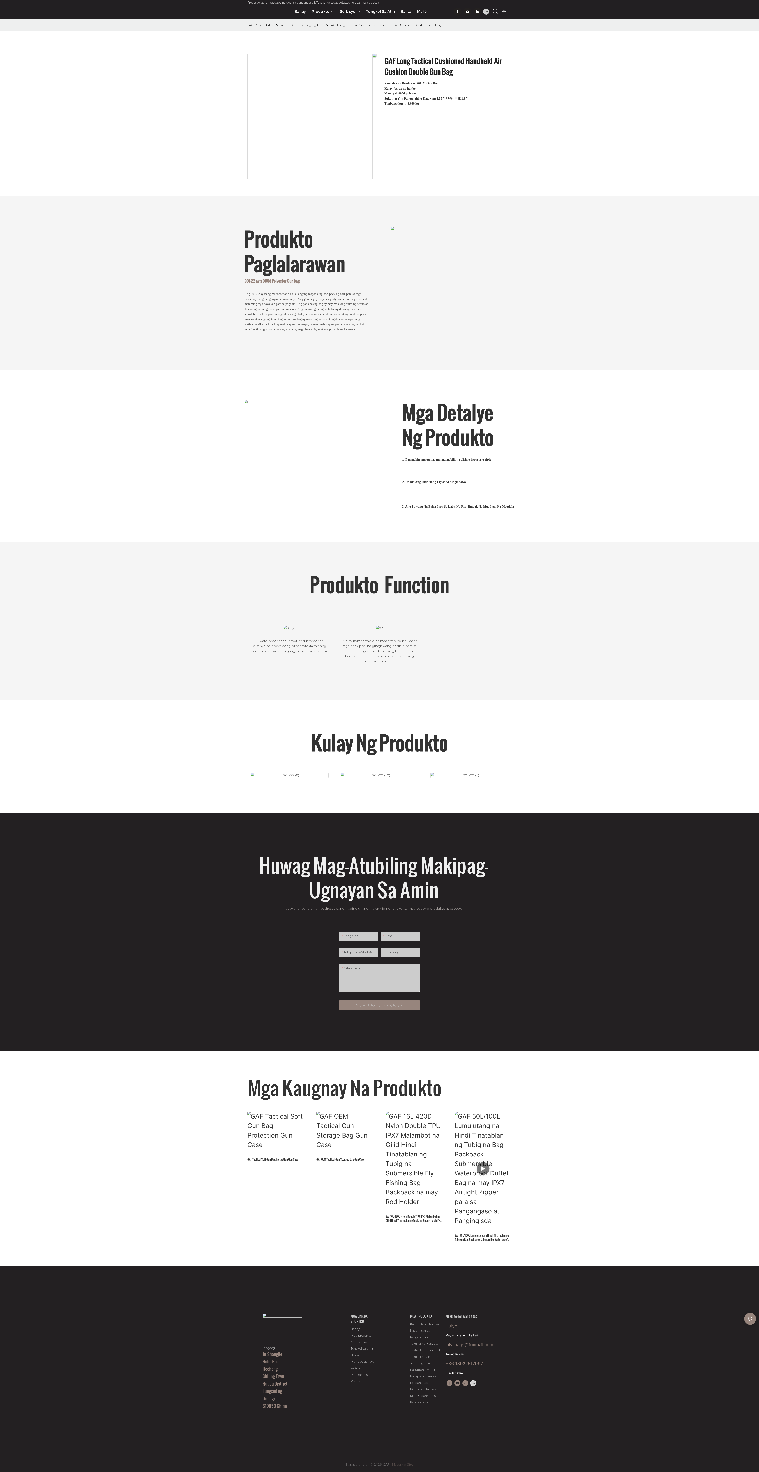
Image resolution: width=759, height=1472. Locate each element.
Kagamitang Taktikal (424, 1324)
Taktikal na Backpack (425, 1350)
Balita (355, 1355)
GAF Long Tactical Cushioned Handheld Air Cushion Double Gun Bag (385, 25)
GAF (250, 25)
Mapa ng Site (402, 1464)
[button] (425, 11)
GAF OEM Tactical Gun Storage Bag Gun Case (340, 1159)
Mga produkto (361, 1335)
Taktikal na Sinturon (424, 1357)
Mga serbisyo (360, 1342)
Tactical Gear (289, 25)
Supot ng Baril (420, 1363)
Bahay (355, 1329)
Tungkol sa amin (362, 1348)
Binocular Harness (423, 1389)
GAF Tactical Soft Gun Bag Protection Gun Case (272, 1159)
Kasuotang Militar (422, 1370)
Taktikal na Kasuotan (425, 1343)
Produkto (266, 25)
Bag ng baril (314, 25)
